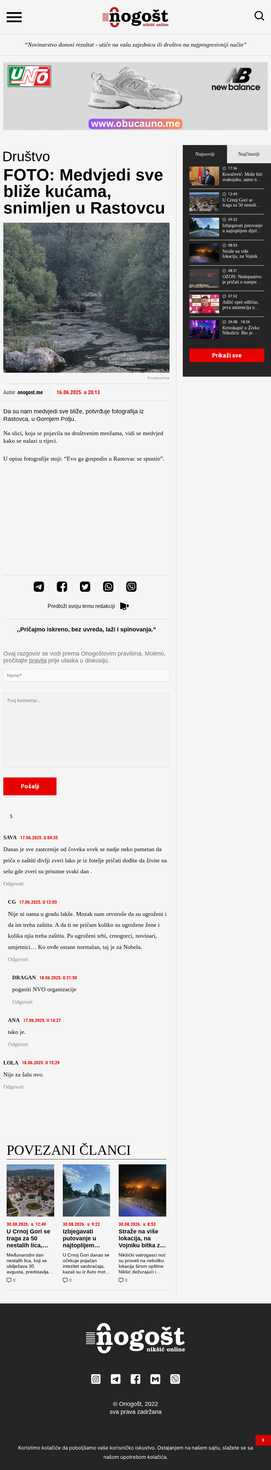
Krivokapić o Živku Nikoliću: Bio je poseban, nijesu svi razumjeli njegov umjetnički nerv (240, 330)
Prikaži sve (227, 355)
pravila (38, 660)
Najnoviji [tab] (204, 154)
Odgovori (13, 883)
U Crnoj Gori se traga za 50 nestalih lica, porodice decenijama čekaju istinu (28, 1248)
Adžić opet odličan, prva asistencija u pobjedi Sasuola (240, 305)
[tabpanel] (227, 270)
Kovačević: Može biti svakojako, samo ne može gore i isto (242, 177)
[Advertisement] (86, 509)
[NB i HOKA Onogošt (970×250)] (135, 96)
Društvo (26, 156)
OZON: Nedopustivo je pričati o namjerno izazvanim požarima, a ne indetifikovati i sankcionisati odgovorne (241, 279)
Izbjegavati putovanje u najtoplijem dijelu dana (79, 1242)
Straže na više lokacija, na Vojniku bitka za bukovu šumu (141, 1242)
